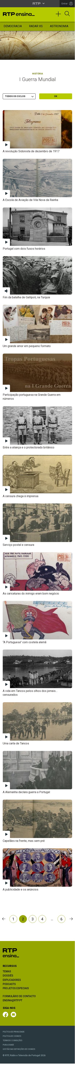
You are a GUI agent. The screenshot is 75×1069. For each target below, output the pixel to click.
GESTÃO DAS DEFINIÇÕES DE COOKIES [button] (19, 1049)
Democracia (13, 26)
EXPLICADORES (12, 979)
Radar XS (36, 26)
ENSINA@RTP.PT (12, 1000)
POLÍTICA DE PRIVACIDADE (14, 1032)
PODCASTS (9, 984)
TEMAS (7, 971)
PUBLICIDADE (8, 1045)
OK (55, 96)
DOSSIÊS (8, 975)
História (37, 73)
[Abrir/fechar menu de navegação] (59, 15)
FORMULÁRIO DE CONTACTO (19, 996)
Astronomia (59, 26)
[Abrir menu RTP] (37, 3)
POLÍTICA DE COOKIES (12, 1036)
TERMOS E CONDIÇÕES (12, 1040)
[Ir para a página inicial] (11, 952)
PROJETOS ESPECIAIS (16, 988)
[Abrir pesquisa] (67, 14)
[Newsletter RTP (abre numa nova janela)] (13, 1014)
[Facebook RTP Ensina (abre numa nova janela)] (5, 1014)
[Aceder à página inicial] (19, 14)
